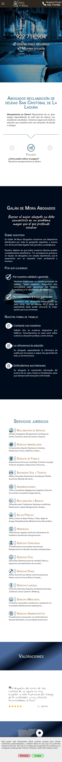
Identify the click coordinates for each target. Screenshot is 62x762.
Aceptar (37, 756)
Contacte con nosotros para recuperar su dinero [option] (32, 158)
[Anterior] (12, 147)
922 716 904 (53, 4)
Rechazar (24, 756)
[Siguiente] (50, 147)
